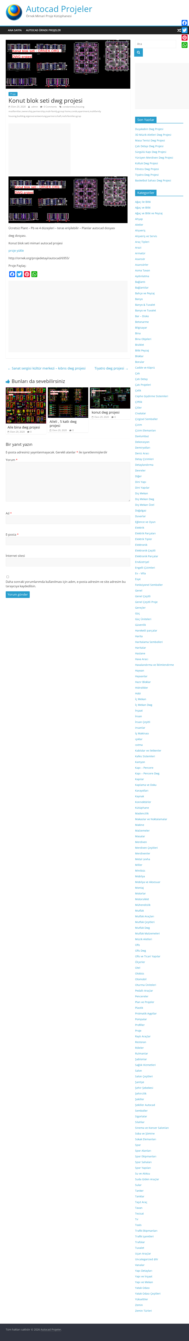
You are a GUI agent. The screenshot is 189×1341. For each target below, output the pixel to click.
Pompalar (141, 1019)
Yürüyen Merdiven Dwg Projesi (154, 157)
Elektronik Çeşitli (145, 550)
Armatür (140, 253)
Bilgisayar (141, 327)
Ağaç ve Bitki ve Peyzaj (149, 213)
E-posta (12, 534)
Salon (138, 1070)
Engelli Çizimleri (145, 567)
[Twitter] (184, 30)
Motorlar (140, 893)
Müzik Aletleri (143, 939)
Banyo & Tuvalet (145, 304)
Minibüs (140, 870)
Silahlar (140, 1122)
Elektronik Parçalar (146, 556)
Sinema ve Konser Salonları (152, 1128)
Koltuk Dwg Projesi (146, 163)
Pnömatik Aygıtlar (146, 1013)
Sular (138, 1185)
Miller (138, 865)
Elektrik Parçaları (145, 533)
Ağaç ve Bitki (143, 207)
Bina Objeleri (143, 339)
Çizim (138, 424)
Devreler (140, 470)
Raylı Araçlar (143, 1036)
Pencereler (141, 996)
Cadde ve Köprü (145, 367)
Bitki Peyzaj (142, 350)
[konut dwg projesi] (110, 390)
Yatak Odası (142, 1288)
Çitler (138, 407)
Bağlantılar (142, 287)
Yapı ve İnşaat (143, 1276)
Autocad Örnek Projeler (43, 30)
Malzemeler (142, 830)
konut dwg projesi (106, 412)
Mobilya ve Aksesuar (147, 882)
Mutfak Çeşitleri (145, 922)
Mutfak (139, 910)
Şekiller (139, 1099)
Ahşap (139, 219)
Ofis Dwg (140, 950)
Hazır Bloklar (143, 682)
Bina (138, 333)
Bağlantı (140, 282)
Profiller (140, 1025)
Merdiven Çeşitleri (146, 847)
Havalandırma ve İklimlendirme (154, 665)
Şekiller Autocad (145, 1105)
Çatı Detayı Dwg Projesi (149, 146)
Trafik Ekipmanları (146, 1230)
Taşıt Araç (141, 1202)
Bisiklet (139, 344)
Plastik (139, 1007)
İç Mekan (140, 699)
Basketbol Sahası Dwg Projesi (153, 180)
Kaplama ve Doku (146, 785)
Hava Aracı (141, 659)
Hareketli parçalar (146, 630)
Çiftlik (138, 402)
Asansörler (141, 264)
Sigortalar (141, 1116)
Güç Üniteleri (143, 619)
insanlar (140, 727)
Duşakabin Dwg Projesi (149, 129)
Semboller (141, 1110)
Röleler (139, 1047)
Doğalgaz (140, 510)
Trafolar (140, 1242)
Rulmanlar (141, 1053)
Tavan (138, 1208)
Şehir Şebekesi (144, 1088)
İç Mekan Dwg (143, 705)
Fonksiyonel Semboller (149, 585)
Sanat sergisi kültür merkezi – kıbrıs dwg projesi (47, 368)
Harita (139, 636)
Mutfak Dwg (142, 927)
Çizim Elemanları (145, 430)
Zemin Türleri (143, 1310)
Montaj (139, 887)
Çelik (138, 390)
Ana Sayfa (15, 30)
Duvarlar (140, 516)
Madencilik (142, 813)
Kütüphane (142, 807)
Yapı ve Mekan (144, 1282)
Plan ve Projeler (144, 1002)
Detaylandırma (144, 464)
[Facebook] (184, 23)
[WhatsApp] (184, 45)
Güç (137, 613)
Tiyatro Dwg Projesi (147, 174)
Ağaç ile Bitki (143, 202)
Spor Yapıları (143, 1168)
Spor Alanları (143, 1150)
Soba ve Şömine (145, 1133)
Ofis (137, 945)
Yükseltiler (141, 1299)
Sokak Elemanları (145, 1139)
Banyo (139, 299)
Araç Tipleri (142, 242)
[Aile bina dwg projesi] (26, 390)
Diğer (138, 476)
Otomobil (141, 979)
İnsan (138, 716)
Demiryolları (142, 447)
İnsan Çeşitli (142, 722)
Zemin (139, 1305)
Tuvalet (139, 1248)
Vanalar (140, 1265)
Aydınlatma (142, 276)
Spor (138, 1145)
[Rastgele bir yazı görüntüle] (179, 30)
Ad (9, 513)
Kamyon (140, 762)
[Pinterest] (184, 37)
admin (34, 106)
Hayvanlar (141, 676)
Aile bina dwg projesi (24, 427)
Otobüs (139, 973)
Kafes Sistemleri (145, 756)
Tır (136, 1219)
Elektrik (139, 527)
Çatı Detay (141, 379)
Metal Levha (142, 859)
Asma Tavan (142, 270)
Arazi (138, 247)
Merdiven (141, 842)
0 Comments (50, 106)
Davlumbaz (142, 436)
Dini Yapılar (142, 487)
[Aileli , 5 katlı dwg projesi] (68, 390)
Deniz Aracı (142, 453)
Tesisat (139, 1213)
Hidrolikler (141, 687)
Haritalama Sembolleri (149, 642)
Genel (138, 590)
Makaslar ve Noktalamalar (151, 819)
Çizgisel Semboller (146, 419)
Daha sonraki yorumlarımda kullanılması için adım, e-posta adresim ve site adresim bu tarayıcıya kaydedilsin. (66, 584)
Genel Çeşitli (143, 596)
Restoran (140, 1042)
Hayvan (139, 670)
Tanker (139, 1190)
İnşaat (139, 710)
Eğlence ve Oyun (145, 522)
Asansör (140, 259)
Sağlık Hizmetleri (145, 1065)
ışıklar (138, 739)
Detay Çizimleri (144, 459)
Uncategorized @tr (146, 1259)
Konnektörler (143, 802)
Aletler (139, 224)
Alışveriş (140, 230)
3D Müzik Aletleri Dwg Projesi (153, 134)
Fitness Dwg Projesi (147, 169)
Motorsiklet (142, 899)
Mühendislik (142, 905)
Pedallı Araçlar (144, 990)
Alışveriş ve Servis (146, 236)
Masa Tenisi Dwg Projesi (150, 140)
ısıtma (139, 745)
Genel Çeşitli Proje (146, 602)
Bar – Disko (142, 316)
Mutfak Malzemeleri (147, 933)
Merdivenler (142, 853)
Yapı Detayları (143, 1270)
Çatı (137, 373)
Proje (13, 94)
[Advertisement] (39, 149)
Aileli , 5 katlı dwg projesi (63, 423)
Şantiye (139, 1082)
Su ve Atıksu (142, 1173)
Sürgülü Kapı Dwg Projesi (150, 152)
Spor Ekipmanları (145, 1156)
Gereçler (140, 607)
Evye (138, 579)
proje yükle (16, 251)
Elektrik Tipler (143, 539)
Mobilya (140, 876)
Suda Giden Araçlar (147, 1179)
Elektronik (141, 545)
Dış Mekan (141, 493)
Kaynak (139, 796)
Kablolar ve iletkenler (148, 750)
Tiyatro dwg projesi (111, 368)
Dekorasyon (142, 442)
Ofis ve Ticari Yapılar (147, 956)
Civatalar (140, 413)
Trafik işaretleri (144, 1236)
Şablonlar (141, 1059)
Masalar (140, 836)
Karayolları (141, 790)
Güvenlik (140, 625)
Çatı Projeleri (143, 384)
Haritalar (140, 647)
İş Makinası (142, 733)
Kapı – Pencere (144, 767)
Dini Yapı (140, 482)
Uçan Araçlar (143, 1253)
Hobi (138, 693)
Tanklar (139, 1196)
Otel (137, 967)
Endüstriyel (142, 562)
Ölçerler (140, 962)
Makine (139, 825)
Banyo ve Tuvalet (145, 310)
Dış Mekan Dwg (144, 499)
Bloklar (139, 356)
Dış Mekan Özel (144, 504)
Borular (139, 362)
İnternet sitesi (15, 556)
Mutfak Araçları (144, 916)
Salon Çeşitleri (144, 1076)
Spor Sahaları (143, 1162)
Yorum (12, 460)
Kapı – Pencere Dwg (147, 773)
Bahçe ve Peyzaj (145, 293)
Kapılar (139, 779)
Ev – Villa (140, 573)
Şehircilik (140, 1093)
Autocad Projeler (59, 8)
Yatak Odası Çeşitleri (148, 1293)
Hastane (140, 653)
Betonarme (142, 322)
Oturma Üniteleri (145, 985)
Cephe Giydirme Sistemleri (151, 396)
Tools (138, 1225)
